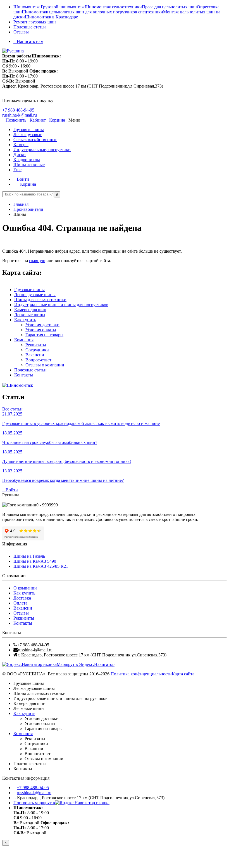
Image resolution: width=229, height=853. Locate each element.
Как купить (25, 319)
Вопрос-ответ (38, 359)
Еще (17, 169)
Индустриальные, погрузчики (42, 149)
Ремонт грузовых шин (34, 22)
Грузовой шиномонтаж (63, 6)
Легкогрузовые (27, 134)
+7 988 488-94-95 (18, 110)
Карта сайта (183, 673)
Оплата (20, 603)
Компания (24, 339)
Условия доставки (42, 324)
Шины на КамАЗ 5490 (34, 561)
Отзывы (21, 32)
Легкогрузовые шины (35, 294)
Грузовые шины (28, 129)
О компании (25, 588)
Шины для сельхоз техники (40, 299)
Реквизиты (35, 344)
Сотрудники (37, 349)
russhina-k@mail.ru (19, 115)
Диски (19, 154)
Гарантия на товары (44, 334)
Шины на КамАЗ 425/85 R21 (40, 566)
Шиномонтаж (27, 6)
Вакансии (34, 354)
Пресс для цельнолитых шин (169, 6)
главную (37, 260)
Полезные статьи (29, 27)
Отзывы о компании (44, 365)
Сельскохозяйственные (35, 139)
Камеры (20, 144)
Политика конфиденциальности (141, 673)
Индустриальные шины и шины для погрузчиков (61, 304)
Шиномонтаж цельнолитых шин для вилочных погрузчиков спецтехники (92, 11)
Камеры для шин (30, 309)
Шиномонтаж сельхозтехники (113, 6)
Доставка (22, 598)
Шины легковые (29, 164)
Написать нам (30, 41)
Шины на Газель (29, 556)
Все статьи (12, 409)
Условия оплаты (40, 329)
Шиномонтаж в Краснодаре (51, 17)
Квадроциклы (26, 159)
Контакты (23, 375)
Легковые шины (29, 314)
